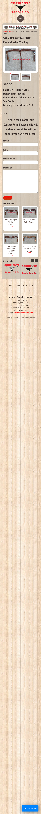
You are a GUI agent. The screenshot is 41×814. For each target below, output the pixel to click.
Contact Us (20, 285)
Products (10, 31)
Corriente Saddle (19, 317)
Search (10, 285)
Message (7, 168)
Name (6, 141)
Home (5, 31)
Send (7, 198)
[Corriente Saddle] (20, 13)
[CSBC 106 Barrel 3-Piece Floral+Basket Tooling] (15, 77)
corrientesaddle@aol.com (23, 313)
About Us (29, 285)
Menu (20, 18)
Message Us (32, 808)
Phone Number (10, 159)
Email (5, 150)
